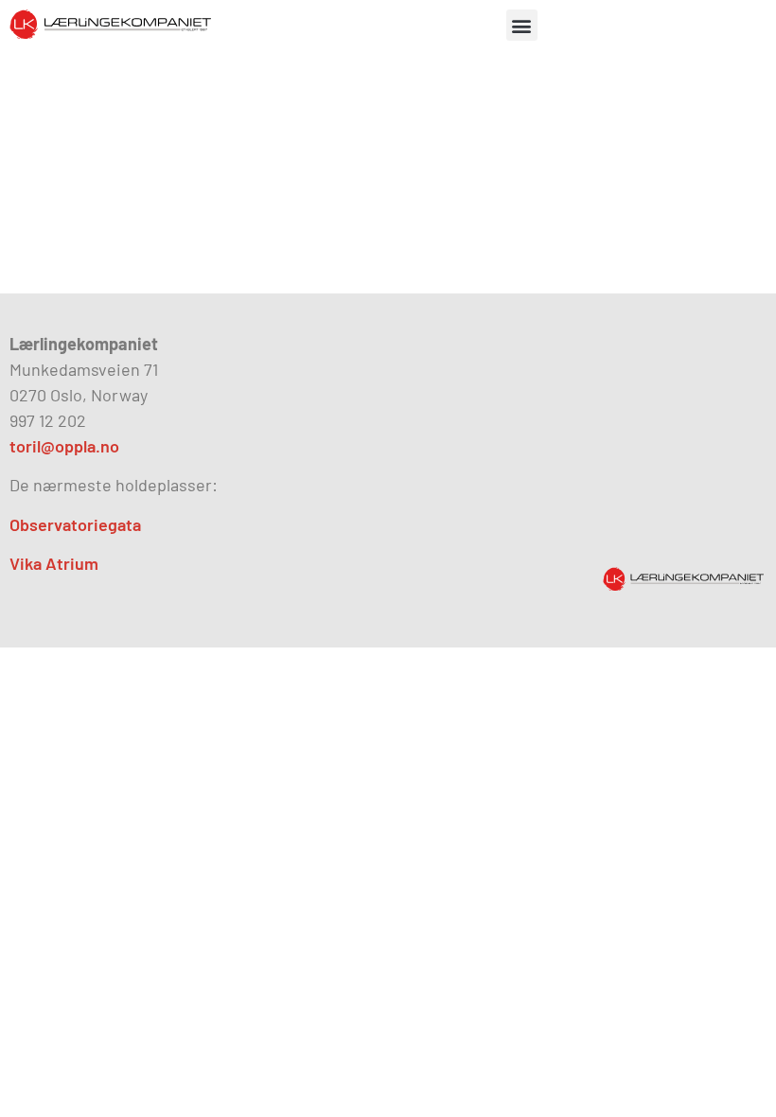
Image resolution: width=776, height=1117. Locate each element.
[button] (522, 25)
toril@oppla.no (64, 445)
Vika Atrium (53, 563)
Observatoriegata (75, 524)
